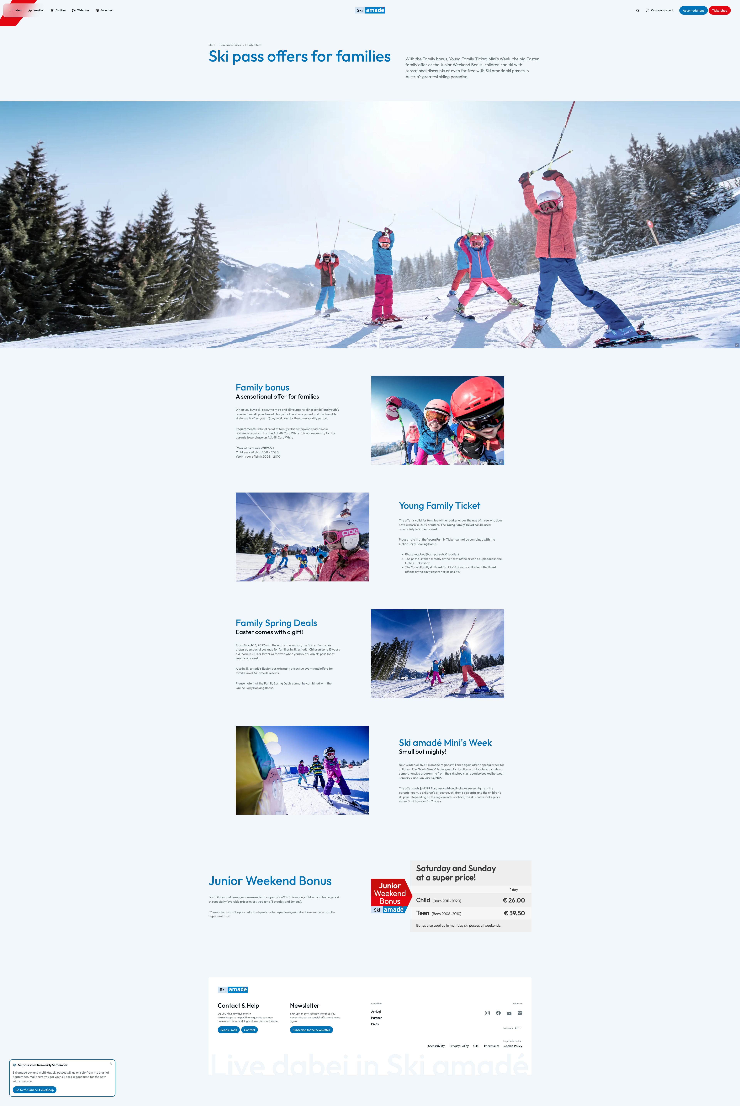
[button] (737, 345)
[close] (110, 1063)
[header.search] (638, 10)
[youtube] (509, 1013)
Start (212, 45)
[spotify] (520, 1013)
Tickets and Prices (230, 45)
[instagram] (487, 1013)
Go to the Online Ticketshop (34, 1090)
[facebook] (498, 1013)
